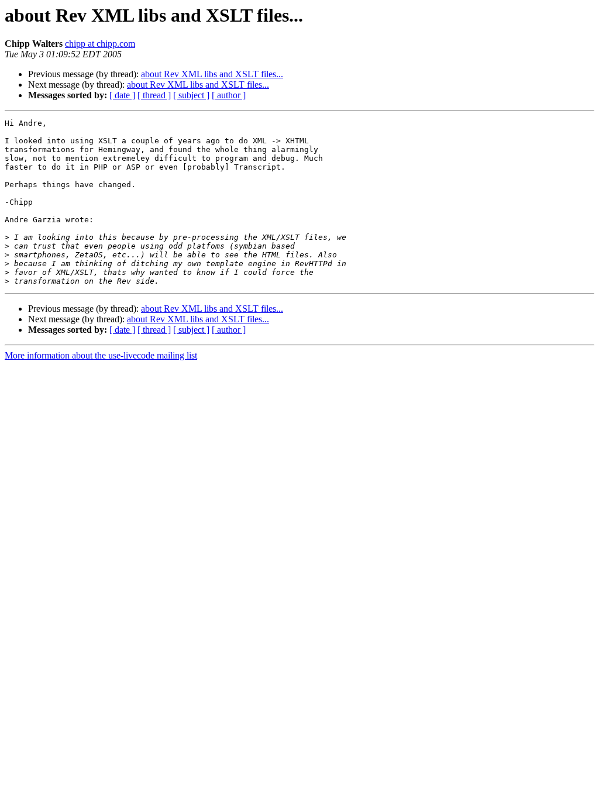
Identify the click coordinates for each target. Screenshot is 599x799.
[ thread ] (154, 95)
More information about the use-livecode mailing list (101, 355)
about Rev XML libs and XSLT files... (212, 74)
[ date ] (122, 95)
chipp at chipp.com (100, 44)
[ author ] (229, 95)
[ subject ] (191, 95)
